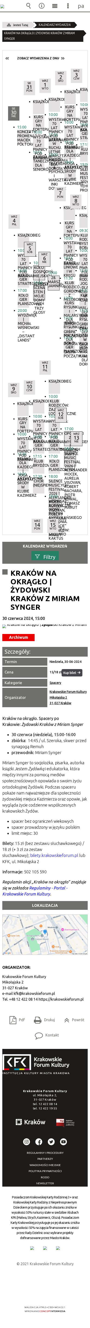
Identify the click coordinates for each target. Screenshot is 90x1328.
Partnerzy (45, 1158)
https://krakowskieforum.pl (61, 999)
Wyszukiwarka (28, 5)
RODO (45, 1177)
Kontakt (45, 1033)
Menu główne (54, 5)
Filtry (49, 557)
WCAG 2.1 (59, 1293)
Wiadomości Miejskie (45, 1165)
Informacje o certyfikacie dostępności (45, 1277)
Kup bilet (69, 673)
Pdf (15, 1018)
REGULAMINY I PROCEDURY (45, 1152)
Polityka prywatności (45, 1171)
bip (65, 1124)
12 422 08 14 (48, 1104)
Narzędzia (41, 5)
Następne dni (62, 58)
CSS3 (44, 1294)
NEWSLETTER (45, 1183)
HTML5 (37, 1294)
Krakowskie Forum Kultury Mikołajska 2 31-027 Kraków (68, 697)
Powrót (72, 1018)
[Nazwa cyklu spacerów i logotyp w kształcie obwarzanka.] (45, 626)
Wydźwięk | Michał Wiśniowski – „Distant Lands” (23, 320)
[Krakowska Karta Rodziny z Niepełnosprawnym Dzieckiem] (45, 1248)
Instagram (26, 1141)
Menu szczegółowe (68, 5)
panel (81, 6)
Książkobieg (23, 235)
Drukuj (42, 1018)
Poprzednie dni (7, 58)
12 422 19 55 (48, 1108)
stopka (37, 1064)
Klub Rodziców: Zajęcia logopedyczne (54, 406)
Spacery (55, 683)
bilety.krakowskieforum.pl (54, 855)
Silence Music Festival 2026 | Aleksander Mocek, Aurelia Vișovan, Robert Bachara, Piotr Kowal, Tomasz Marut (54, 486)
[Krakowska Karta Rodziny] (32, 1248)
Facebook (38, 1141)
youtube (63, 1141)
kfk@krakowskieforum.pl (34, 993)
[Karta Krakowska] (58, 1248)
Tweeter (51, 1141)
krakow (30, 1123)
